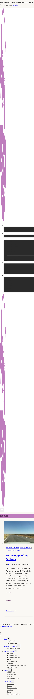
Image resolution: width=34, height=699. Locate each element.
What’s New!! (10, 228)
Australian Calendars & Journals (15, 257)
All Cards (9, 249)
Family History (25, 548)
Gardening (10, 254)
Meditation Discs (11, 259)
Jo (8, 564)
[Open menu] (2, 510)
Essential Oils (10, 264)
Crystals (9, 280)
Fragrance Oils (11, 267)
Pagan (9, 288)
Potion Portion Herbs (12, 272)
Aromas (6, 670)
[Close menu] (0, 633)
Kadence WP (7, 627)
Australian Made (11, 230)
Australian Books (11, 244)
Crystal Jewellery (11, 283)
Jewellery (9, 285)
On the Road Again (13, 550)
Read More (11, 611)
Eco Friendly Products (12, 290)
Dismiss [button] (15, 5)
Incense (9, 270)
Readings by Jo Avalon (13, 236)
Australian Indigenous (12, 246)
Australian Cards (11, 251)
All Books (9, 241)
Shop (5, 639)
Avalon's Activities (12, 548)
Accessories (10, 278)
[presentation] (19, 532)
